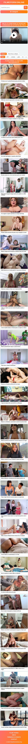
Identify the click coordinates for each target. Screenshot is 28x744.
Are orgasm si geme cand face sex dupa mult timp (12, 213)
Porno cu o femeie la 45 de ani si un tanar (10, 384)
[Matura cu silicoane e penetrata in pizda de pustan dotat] (14, 413)
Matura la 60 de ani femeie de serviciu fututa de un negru (14, 440)
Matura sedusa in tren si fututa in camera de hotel (12, 459)
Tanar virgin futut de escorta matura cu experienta (12, 497)
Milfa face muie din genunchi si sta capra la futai (12, 99)
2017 (8, 56)
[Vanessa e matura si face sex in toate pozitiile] (14, 280)
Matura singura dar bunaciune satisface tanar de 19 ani (13, 251)
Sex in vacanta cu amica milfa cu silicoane (10, 573)
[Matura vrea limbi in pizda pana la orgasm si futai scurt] (14, 621)
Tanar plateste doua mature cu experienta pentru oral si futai (13, 516)
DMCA (14, 735)
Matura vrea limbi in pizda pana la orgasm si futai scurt (13, 629)
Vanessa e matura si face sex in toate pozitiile (11, 289)
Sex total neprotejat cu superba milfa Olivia (11, 156)
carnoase (13, 56)
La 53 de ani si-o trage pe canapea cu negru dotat (12, 118)
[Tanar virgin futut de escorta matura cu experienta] (14, 488)
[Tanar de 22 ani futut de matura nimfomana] (14, 699)
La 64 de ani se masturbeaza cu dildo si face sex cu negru (12, 669)
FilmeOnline (14, 2)
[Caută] (26, 7)
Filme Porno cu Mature (13, 53)
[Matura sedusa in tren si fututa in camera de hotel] (14, 450)
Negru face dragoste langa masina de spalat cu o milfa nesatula (13, 194)
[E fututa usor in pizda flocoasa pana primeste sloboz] (14, 72)
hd (22, 56)
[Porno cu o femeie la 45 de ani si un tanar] (14, 375)
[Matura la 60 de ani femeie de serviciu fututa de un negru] (14, 431)
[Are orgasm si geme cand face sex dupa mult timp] (14, 205)
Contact (14, 739)
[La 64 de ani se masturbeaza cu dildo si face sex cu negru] (14, 659)
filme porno (14, 733)
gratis (19, 56)
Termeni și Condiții (14, 737)
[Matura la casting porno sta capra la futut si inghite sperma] (14, 679)
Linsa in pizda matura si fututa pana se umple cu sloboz (13, 327)
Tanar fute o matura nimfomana (8, 365)
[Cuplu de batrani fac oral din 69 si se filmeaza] (14, 394)
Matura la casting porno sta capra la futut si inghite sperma (12, 689)
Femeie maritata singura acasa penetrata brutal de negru (14, 727)
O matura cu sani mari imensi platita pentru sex (12, 137)
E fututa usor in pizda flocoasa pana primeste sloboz (13, 81)
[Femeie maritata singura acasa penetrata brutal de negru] (14, 718)
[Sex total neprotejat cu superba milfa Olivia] (14, 147)
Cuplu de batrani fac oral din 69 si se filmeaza (11, 403)
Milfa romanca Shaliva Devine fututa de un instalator (13, 535)
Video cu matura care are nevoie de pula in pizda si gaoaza (12, 308)
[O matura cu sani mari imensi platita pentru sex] (14, 128)
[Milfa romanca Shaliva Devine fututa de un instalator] (14, 526)
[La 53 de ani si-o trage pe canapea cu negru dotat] (14, 110)
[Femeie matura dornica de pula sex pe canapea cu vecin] (14, 223)
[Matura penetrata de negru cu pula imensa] (14, 337)
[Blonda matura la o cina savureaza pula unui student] (14, 166)
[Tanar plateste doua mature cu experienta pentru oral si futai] (14, 507)
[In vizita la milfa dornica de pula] (14, 583)
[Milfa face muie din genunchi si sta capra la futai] (14, 91)
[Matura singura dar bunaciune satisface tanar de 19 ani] (14, 242)
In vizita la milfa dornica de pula (8, 592)
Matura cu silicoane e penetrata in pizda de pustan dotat (14, 421)
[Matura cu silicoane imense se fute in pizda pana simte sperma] (14, 639)
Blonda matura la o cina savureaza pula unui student (13, 175)
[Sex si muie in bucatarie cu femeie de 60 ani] (14, 602)
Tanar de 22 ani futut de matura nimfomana (11, 708)
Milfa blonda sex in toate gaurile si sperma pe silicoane (13, 270)
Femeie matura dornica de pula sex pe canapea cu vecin (13, 232)
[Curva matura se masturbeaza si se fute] (14, 545)
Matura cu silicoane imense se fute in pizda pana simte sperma (13, 649)
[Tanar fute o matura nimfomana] (14, 356)
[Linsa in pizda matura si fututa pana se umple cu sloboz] (14, 319)
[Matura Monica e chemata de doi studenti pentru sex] (14, 469)
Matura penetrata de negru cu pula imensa (10, 346)
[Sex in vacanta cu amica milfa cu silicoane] (14, 564)
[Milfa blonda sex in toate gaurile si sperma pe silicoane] (14, 261)
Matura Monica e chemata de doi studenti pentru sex (13, 478)
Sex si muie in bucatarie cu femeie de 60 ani (11, 611)
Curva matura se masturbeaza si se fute (10, 554)
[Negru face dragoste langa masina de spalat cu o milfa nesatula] (14, 185)
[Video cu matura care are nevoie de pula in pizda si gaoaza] (14, 299)
